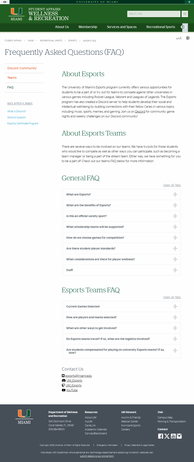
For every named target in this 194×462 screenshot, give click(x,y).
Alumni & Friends (131, 417)
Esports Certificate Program (22, 123)
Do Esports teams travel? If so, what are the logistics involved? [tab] (108, 338)
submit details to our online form (97, 456)
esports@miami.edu (78, 375)
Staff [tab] (69, 270)
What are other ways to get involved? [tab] (91, 328)
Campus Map (165, 417)
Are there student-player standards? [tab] (90, 248)
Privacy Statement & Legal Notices (139, 445)
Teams (12, 77)
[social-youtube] (173, 436)
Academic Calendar (96, 429)
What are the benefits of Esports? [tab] (88, 205)
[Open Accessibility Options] (4, 2)
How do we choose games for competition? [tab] (95, 237)
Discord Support (16, 117)
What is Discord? (16, 111)
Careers (125, 429)
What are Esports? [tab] (78, 194)
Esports (72, 41)
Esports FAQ (89, 41)
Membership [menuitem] (88, 27)
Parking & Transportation (172, 421)
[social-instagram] (179, 436)
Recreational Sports (51, 41)
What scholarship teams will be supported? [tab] (95, 226)
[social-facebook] (160, 436)
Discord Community (22, 68)
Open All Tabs (172, 185)
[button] (186, 451)
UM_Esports (74, 380)
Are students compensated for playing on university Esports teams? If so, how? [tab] (115, 351)
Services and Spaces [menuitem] (122, 27)
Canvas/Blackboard (96, 433)
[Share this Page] (187, 39)
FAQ (10, 87)
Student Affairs (13, 41)
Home (31, 41)
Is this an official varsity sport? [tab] (86, 216)
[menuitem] (185, 27)
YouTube (72, 390)
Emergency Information (107, 445)
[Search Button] (185, 14)
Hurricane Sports (130, 425)
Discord (140, 111)
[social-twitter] (167, 436)
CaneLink (90, 425)
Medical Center (129, 421)
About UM (90, 417)
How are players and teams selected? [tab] (91, 317)
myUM (88, 421)
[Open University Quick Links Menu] (189, 2)
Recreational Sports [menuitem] (160, 27)
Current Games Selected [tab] (82, 306)
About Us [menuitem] (62, 27)
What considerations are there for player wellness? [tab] (100, 259)
